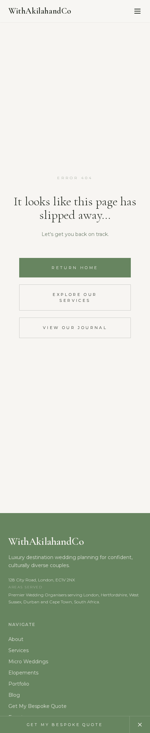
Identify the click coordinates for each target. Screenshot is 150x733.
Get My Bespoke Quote (37, 706)
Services (18, 650)
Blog (14, 695)
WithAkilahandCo (40, 11)
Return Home (75, 267)
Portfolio (18, 684)
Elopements (23, 673)
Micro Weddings (28, 661)
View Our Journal (75, 327)
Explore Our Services (75, 297)
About (15, 639)
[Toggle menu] (137, 11)
